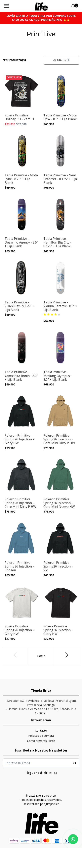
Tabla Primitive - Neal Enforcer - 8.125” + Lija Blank (60, 179)
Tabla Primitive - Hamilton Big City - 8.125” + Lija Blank (57, 242)
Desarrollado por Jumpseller (41, 804)
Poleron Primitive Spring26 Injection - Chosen (19, 566)
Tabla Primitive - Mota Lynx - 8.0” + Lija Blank (60, 117)
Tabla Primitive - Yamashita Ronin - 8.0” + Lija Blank (21, 376)
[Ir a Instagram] (51, 773)
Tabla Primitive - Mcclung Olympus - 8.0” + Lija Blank (57, 376)
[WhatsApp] (55, 773)
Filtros (63, 60)
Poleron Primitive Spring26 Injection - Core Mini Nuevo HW (59, 503)
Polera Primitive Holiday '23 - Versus (19, 117)
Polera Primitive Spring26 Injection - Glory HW (19, 630)
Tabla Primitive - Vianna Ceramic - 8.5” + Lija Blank (60, 306)
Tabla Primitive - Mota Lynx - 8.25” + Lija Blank (21, 179)
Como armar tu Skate (41, 741)
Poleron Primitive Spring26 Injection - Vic (58, 566)
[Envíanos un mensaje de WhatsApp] (73, 839)
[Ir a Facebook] (45, 773)
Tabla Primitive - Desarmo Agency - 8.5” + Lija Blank (21, 242)
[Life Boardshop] (41, 6)
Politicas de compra (41, 736)
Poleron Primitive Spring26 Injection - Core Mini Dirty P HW (59, 439)
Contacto (41, 730)
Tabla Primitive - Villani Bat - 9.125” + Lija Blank (19, 306)
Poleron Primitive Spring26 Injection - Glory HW (19, 439)
